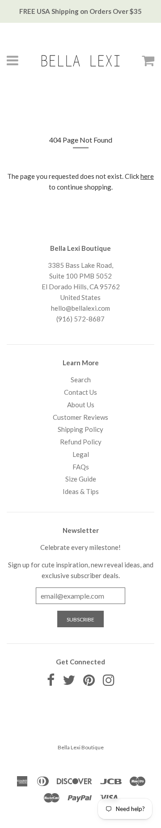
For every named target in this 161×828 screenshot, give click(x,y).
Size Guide (80, 479)
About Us (80, 405)
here (147, 176)
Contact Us (80, 392)
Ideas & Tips (81, 491)
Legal (80, 454)
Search (81, 380)
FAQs (80, 467)
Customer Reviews (80, 417)
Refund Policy (81, 442)
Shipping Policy (80, 429)
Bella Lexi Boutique (81, 747)
